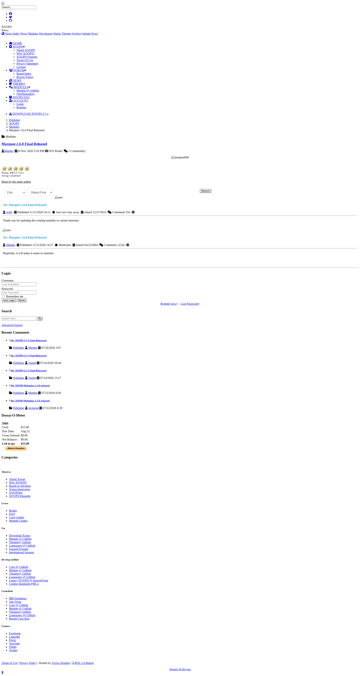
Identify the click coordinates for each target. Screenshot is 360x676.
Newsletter (19, 464)
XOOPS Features (26, 56)
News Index (12, 33)
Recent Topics (24, 77)
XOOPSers (15, 492)
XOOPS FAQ (21, 97)
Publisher (14, 120)
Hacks (57, 33)
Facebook (15, 633)
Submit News (90, 33)
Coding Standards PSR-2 (24, 583)
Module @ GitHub (27, 90)
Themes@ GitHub (20, 542)
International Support (21, 552)
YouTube (14, 643)
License (21, 67)
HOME (17, 43)
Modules (33, 33)
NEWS (16, 80)
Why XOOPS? (25, 53)
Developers (46, 33)
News (23, 33)
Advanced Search (12, 325)
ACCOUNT (20, 100)
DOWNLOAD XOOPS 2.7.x (30, 113)
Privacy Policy (28, 663)
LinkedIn (14, 636)
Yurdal (32, 362)
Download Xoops (19, 535)
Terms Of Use (24, 60)
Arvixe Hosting (61, 663)
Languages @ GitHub (22, 545)
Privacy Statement (27, 63)
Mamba (8, 151)
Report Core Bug (19, 618)
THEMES (18, 83)
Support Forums (18, 549)
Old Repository (25, 93)
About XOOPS (25, 50)
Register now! (168, 303)
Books (13, 510)
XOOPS (17, 46)
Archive (76, 33)
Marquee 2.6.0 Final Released (24, 144)
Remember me (14, 296)
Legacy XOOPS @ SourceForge (28, 580)
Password (7, 288)
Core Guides (16, 517)
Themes (66, 33)
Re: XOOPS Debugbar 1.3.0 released (30, 385)
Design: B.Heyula (180, 669)
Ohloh (12, 646)
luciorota (33, 408)
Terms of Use (9, 663)
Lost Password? (190, 303)
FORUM (18, 70)
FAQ (12, 514)
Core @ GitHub (18, 567)
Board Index (23, 73)
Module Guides (18, 520)
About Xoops (17, 479)
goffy (9, 212)
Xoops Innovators (19, 489)
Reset (21, 300)
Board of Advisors (20, 485)
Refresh (205, 190)
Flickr (12, 640)
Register (21, 107)
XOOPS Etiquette (19, 496)
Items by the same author (16, 181)
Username (8, 280)
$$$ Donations (17, 598)
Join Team (15, 601)
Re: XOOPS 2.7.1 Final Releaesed (28, 340)
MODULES (20, 87)
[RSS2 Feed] (83, 663)
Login (20, 104)
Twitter (13, 650)
